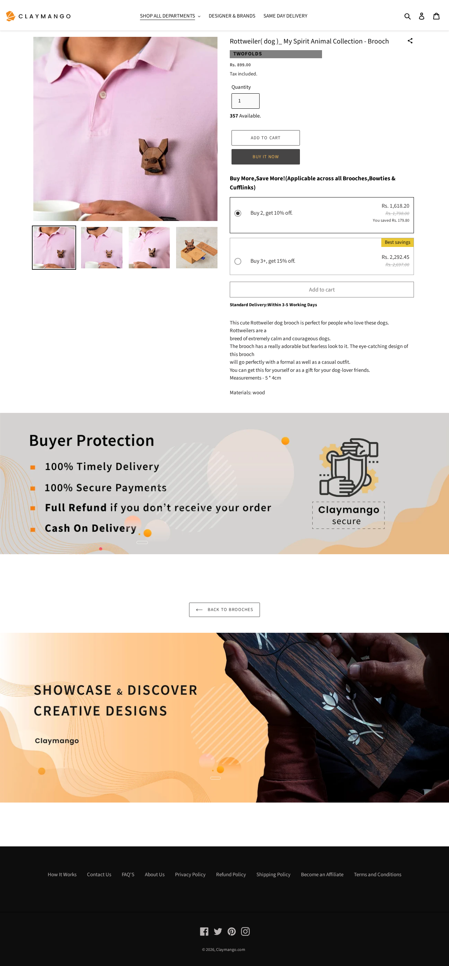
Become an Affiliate (322, 874)
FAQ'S (128, 874)
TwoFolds (247, 54)
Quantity (241, 87)
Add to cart (322, 290)
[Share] (410, 41)
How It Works (62, 874)
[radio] (322, 216)
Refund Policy (231, 874)
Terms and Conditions (377, 874)
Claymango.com (230, 950)
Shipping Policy (273, 874)
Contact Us (99, 874)
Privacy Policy (190, 874)
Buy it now (266, 157)
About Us (155, 874)
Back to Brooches (230, 609)
